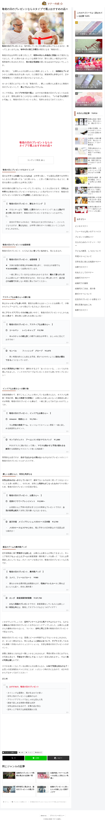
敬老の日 (39, 752)
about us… (44, 815)
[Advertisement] (36, 118)
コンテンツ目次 (33, 160)
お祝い (22, 752)
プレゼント (30, 752)
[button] (58, 758)
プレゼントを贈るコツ (10, 752)
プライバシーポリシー (57, 815)
